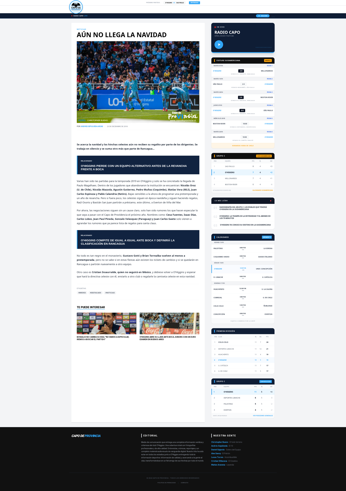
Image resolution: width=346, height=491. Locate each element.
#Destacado (95, 293)
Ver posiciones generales (263, 416)
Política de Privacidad (167, 482)
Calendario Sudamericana (262, 190)
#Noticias (110, 293)
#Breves (82, 293)
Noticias (81, 29)
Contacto (184, 482)
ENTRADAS (194, 3)
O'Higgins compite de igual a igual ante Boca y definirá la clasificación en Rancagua (127, 242)
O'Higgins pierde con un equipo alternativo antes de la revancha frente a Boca (134, 167)
